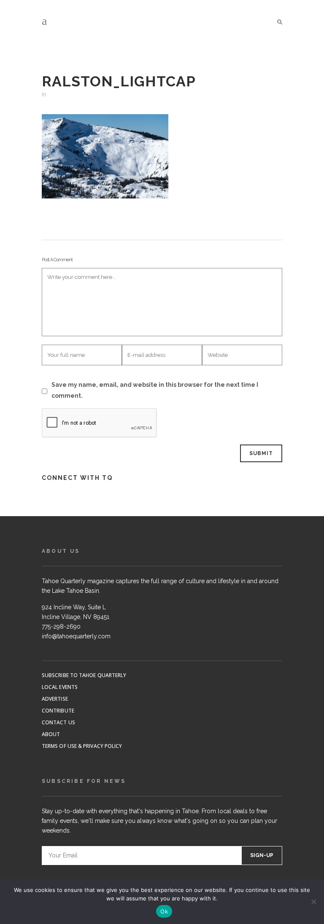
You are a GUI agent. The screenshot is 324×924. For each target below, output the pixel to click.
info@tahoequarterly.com (76, 636)
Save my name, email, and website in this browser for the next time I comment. (154, 390)
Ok (164, 911)
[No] (313, 901)
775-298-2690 (61, 626)
